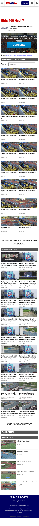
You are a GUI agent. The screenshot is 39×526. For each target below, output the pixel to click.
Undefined (29, 55)
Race (24, 55)
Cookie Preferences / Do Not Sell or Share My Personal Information (18, 511)
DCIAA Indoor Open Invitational (20, 26)
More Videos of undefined (19, 424)
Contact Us (10, 509)
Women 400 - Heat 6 (22, 451)
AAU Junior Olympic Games (25, 267)
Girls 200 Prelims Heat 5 (23, 441)
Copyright (18, 501)
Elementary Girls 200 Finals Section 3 (27, 482)
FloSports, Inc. (23, 501)
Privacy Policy (18, 509)
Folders (3, 64)
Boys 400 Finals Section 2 (24, 461)
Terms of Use (27, 509)
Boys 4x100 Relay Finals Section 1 (26, 472)
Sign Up (25, 3)
